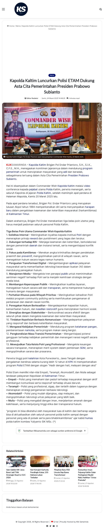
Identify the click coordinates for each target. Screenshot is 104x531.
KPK (70, 361)
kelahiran (33, 358)
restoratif (51, 309)
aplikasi (73, 263)
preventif (27, 256)
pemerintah (12, 171)
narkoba (29, 330)
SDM (82, 347)
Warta (18, 26)
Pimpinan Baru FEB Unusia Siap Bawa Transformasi (62, 472)
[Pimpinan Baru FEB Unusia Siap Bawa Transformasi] (64, 461)
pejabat (33, 189)
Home (11, 26)
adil (65, 171)
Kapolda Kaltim (66, 185)
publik (64, 273)
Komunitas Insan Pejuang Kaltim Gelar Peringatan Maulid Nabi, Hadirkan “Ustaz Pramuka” (87, 475)
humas (89, 418)
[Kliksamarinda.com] (21, 9)
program (87, 168)
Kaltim (42, 164)
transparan (54, 287)
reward (34, 238)
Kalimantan (51, 375)
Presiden (73, 175)
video (87, 185)
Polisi (20, 365)
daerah (33, 245)
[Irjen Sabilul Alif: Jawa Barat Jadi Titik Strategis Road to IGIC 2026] (16, 461)
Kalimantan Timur (19, 214)
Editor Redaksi (32, 98)
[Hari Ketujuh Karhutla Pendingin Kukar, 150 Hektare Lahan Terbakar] (40, 461)
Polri (79, 234)
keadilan (41, 309)
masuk (19, 507)
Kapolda (33, 164)
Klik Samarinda (82, 522)
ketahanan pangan (86, 326)
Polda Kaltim (44, 192)
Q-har (55, 522)
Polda (49, 189)
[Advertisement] (52, 52)
